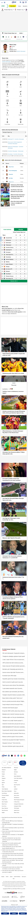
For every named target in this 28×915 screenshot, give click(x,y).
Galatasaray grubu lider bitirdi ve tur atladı (13, 373)
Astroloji (16, 771)
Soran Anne (16, 795)
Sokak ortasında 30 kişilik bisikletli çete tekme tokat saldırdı (13, 666)
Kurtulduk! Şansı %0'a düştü (9, 675)
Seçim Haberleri (17, 776)
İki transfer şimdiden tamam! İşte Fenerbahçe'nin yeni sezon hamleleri (12, 479)
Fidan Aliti (11, 174)
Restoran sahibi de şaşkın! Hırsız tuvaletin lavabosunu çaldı (12, 736)
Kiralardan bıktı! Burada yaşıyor (10, 707)
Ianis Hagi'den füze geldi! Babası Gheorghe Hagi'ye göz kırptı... (13, 499)
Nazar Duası (16, 812)
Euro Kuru (4, 806)
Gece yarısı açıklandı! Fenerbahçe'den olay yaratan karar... (13, 637)
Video (3, 786)
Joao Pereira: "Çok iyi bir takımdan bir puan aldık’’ (17, 190)
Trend (3, 780)
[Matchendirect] (14, 897)
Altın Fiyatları (5, 801)
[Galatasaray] (11, 37)
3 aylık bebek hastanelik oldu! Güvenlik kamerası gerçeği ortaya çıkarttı (12, 688)
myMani (15, 789)
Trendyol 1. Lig (20, 9)
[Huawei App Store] (16, 763)
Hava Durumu (5, 810)
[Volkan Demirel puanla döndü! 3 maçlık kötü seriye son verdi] (14, 345)
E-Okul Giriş (16, 801)
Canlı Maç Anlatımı (18, 778)
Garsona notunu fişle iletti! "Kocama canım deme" (12, 672)
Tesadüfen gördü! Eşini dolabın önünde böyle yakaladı (13, 679)
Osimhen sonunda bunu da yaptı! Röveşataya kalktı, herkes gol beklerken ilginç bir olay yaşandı (14, 412)
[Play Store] (4, 763)
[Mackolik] (6, 897)
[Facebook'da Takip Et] (9, 756)
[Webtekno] (13, 901)
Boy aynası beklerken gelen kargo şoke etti (12, 746)
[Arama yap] (20, 2)
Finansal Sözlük (5, 795)
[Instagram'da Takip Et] (15, 756)
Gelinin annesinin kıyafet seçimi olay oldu (12, 682)
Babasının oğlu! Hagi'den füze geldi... (12, 538)
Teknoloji (16, 767)
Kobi (15, 786)
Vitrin (15, 774)
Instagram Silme (17, 806)
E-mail (15, 782)
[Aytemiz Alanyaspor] (5, 51)
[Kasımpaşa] (23, 37)
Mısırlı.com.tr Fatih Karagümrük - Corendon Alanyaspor (15, 142)
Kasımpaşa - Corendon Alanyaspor (15, 154)
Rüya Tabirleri (5, 808)
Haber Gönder (23, 763)
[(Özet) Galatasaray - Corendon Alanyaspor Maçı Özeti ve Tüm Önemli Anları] (14, 422)
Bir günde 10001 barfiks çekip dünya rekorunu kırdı (13, 711)
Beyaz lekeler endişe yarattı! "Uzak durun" (12, 698)
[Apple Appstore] (10, 763)
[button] (4, 2)
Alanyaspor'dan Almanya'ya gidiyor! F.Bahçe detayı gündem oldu (14, 453)
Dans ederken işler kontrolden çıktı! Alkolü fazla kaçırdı (12, 691)
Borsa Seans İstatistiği (7, 791)
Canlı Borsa (4, 793)
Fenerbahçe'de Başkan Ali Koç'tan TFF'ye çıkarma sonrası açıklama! (13, 597)
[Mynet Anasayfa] (14, 2)
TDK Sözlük (16, 808)
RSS (13, 878)
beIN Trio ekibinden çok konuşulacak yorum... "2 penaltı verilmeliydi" (14, 617)
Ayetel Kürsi (16, 810)
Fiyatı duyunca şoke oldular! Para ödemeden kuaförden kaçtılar (13, 685)
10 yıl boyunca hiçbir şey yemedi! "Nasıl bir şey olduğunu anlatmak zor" (13, 733)
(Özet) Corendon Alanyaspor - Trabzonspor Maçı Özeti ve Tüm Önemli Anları (18, 196)
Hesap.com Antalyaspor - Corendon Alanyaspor (15, 147)
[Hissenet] (14, 905)
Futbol (19, 6)
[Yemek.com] (22, 901)
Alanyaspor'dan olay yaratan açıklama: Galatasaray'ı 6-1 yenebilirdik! (12, 556)
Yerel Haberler (5, 789)
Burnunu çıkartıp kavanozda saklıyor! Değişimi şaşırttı (13, 701)
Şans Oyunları (17, 784)
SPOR (3, 6)
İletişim (2, 876)
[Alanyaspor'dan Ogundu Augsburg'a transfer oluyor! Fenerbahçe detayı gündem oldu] (14, 443)
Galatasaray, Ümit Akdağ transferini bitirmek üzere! (17, 185)
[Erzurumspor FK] (3, 37)
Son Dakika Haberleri (6, 767)
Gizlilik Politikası (17, 876)
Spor (3, 784)
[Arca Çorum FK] (15, 37)
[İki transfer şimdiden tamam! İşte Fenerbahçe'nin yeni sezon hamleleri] (14, 470)
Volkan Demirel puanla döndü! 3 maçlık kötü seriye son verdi (14, 354)
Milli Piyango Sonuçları (19, 799)
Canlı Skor (13, 6)
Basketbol (25, 6)
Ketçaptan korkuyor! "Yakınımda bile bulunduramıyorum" (11, 743)
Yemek (3, 774)
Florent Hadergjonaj (13, 170)
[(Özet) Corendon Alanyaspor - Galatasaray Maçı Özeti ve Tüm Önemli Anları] (14, 365)
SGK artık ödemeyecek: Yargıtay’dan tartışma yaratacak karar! (13, 653)
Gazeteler (16, 780)
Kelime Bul (16, 793)
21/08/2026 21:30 (7, 39)
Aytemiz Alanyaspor (21, 51)
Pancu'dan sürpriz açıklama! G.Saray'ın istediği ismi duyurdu (18, 203)
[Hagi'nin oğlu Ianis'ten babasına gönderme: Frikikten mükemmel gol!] (14, 529)
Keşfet (3, 812)
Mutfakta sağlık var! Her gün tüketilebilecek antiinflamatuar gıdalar (13, 717)
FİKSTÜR (21, 229)
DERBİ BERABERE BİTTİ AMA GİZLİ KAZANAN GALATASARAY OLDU (13, 727)
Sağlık (15, 769)
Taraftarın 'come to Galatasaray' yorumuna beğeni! (13, 392)
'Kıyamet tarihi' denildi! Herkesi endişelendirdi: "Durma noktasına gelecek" (13, 730)
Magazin (4, 778)
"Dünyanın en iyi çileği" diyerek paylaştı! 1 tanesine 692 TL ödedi (12, 720)
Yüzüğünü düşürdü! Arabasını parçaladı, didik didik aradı (13, 695)
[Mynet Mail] (26, 2)
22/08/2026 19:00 (19, 39)
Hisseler (3, 797)
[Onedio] (5, 901)
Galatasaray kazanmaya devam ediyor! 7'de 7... (13, 578)
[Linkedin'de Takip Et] (18, 756)
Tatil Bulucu (16, 797)
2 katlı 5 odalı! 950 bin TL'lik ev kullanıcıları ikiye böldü (13, 659)
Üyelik (11, 876)
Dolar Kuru (4, 804)
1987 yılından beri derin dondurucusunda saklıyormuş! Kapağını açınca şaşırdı (12, 663)
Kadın (3, 776)
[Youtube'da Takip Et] (21, 756)
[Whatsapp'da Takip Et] (24, 756)
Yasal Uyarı (24, 876)
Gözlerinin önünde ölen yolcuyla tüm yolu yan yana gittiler (13, 724)
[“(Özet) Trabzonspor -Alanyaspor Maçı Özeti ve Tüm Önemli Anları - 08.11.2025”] (14, 509)
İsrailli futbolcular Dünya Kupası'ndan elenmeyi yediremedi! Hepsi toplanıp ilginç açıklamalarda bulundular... (12, 855)
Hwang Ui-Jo (11, 182)
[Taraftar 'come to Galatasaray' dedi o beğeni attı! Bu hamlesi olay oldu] (14, 383)
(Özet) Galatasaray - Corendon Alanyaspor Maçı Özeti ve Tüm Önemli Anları (13, 431)
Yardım (7, 876)
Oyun (15, 791)
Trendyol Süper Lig (8, 9)
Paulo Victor (11, 166)
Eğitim (3, 782)
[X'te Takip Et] (12, 756)
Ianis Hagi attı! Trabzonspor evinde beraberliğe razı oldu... (11, 519)
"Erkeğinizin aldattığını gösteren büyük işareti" (13, 656)
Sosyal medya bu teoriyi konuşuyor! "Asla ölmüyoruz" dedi (12, 704)
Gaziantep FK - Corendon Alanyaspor (16, 139)
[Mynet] (22, 897)
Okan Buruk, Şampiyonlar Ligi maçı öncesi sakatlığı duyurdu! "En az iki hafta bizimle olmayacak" (11, 839)
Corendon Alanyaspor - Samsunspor (15, 151)
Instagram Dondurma (18, 804)
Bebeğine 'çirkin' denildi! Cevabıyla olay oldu (13, 714)
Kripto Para (4, 799)
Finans (3, 771)
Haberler (4, 769)
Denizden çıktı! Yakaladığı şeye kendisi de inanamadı (12, 669)
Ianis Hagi (11, 178)
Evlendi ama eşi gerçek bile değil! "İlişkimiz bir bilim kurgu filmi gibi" (13, 740)
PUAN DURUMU (7, 229)
